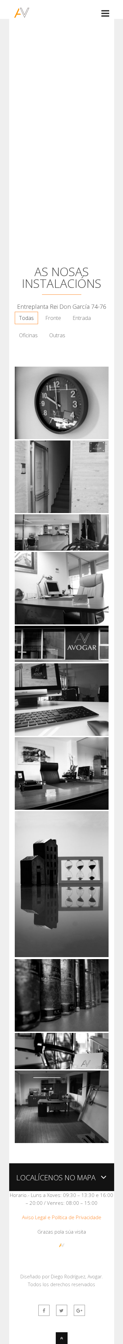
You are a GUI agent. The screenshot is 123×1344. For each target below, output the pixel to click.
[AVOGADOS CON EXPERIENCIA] (62, 1030)
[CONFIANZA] (62, 623)
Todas (26, 318)
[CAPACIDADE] (62, 808)
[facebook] (44, 1310)
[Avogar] (21, 13)
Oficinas (28, 335)
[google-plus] (79, 1310)
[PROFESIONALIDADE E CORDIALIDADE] (62, 548)
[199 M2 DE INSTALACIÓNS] (62, 660)
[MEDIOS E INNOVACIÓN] (62, 734)
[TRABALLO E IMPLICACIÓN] (62, 1141)
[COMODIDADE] (62, 1067)
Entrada (81, 318)
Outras (57, 335)
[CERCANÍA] (62, 511)
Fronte (53, 318)
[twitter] (61, 1310)
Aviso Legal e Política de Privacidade (61, 1217)
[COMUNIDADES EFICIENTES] (62, 955)
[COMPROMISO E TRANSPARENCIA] (62, 437)
